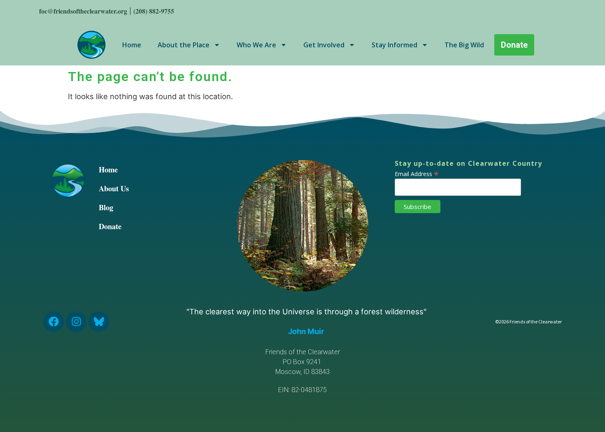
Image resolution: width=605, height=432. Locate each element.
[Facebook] (53, 321)
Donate (110, 226)
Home (131, 44)
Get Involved (323, 44)
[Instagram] (76, 321)
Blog (106, 207)
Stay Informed (394, 44)
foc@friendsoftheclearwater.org (83, 11)
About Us (114, 188)
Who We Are (256, 44)
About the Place (183, 44)
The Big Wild (464, 44)
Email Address (417, 173)
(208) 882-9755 (153, 11)
